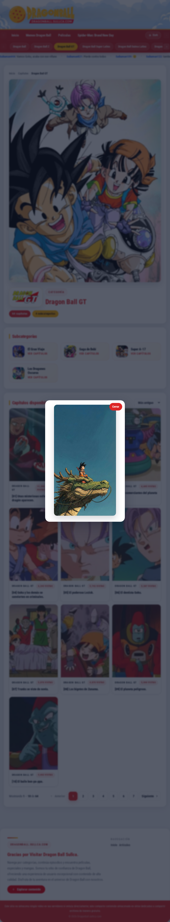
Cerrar (115, 406)
